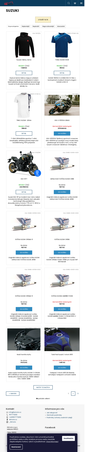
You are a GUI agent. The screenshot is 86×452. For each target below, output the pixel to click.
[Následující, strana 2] (73, 393)
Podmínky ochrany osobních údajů (59, 418)
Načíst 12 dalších (43, 387)
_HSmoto (12, 422)
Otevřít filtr (43, 20)
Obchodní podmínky (54, 415)
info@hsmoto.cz (15, 412)
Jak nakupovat (52, 413)
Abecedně (61, 26)
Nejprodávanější (48, 26)
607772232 (13, 415)
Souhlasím (68, 438)
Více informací (52, 441)
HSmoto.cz (13, 419)
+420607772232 (15, 417)
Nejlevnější (25, 26)
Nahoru (13, 394)
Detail (24, 73)
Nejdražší (36, 26)
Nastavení (16, 447)
